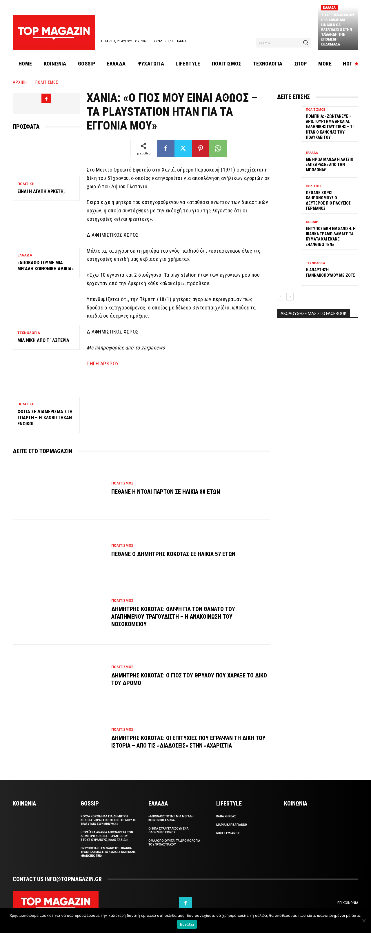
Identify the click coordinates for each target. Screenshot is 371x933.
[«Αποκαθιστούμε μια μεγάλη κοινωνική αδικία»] (46, 228)
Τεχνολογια (28, 333)
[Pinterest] (200, 148)
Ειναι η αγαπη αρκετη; (41, 191)
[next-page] (290, 296)
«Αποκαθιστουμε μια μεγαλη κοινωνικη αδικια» (45, 265)
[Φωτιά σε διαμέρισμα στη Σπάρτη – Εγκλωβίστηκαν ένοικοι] (46, 377)
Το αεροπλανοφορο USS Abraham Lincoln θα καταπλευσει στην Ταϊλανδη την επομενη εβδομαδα (338, 29)
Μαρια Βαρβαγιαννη (231, 824)
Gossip (312, 222)
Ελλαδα (329, 8)
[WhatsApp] (218, 148)
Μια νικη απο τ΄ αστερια (43, 340)
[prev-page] (280, 296)
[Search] (305, 43)
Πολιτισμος (46, 82)
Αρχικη (20, 82)
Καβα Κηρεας (226, 816)
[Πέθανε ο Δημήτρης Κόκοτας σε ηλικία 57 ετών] (59, 551)
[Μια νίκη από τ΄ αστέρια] (46, 305)
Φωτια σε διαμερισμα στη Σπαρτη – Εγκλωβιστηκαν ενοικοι (44, 418)
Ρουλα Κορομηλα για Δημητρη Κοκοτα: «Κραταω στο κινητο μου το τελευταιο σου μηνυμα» (109, 820)
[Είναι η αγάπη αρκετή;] (46, 156)
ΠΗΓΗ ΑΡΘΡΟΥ (103, 363)
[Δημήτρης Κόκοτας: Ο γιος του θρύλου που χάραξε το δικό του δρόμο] (59, 676)
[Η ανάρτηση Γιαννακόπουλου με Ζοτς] (289, 270)
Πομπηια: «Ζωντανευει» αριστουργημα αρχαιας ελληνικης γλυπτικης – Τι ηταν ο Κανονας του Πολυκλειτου (330, 127)
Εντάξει (187, 924)
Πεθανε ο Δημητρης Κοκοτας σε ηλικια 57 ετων (173, 554)
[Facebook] (46, 98)
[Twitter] (183, 148)
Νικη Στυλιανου (227, 833)
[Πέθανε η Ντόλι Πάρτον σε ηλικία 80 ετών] (59, 488)
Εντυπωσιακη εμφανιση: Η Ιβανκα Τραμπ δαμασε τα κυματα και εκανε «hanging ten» (108, 852)
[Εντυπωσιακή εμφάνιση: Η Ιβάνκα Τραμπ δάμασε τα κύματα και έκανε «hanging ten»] (289, 233)
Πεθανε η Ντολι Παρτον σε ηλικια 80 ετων (165, 491)
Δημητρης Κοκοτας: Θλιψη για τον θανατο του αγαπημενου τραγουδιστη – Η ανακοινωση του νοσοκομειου (173, 617)
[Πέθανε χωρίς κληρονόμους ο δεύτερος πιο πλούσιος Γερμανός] (289, 198)
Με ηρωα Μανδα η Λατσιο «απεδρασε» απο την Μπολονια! (329, 164)
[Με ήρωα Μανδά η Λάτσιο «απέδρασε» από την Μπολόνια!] (289, 162)
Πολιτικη (25, 184)
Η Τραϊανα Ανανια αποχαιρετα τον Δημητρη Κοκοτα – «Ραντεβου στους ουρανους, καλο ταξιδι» (107, 836)
